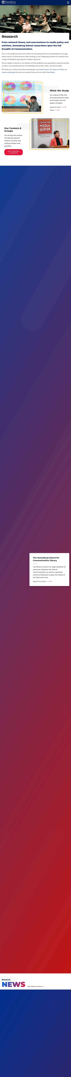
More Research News (34, 986)
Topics (52, 110)
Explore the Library (39, 581)
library (52, 72)
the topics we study (57, 69)
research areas (44, 69)
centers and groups (8, 72)
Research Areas (55, 107)
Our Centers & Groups (13, 152)
